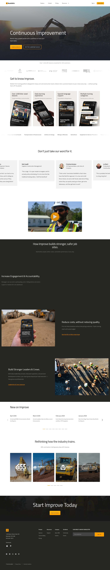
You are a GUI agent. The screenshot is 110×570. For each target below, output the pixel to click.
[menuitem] (43, 3)
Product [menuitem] (40, 529)
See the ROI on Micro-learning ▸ (71, 334)
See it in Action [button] (55, 513)
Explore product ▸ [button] (16, 47)
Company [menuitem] (57, 529)
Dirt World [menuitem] (65, 529)
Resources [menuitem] (64, 3)
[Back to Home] (10, 3)
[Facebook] (7, 554)
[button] (102, 420)
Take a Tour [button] (100, 3)
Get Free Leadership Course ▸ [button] (32, 47)
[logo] (7, 530)
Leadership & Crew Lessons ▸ (16, 385)
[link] (20, 421)
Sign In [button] (93, 3)
